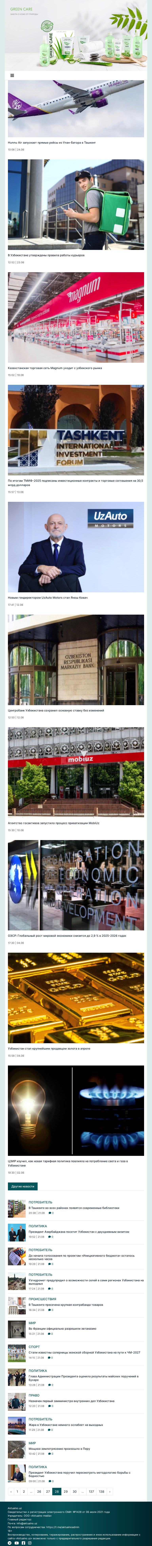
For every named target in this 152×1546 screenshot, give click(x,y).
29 (66, 1492)
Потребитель (40, 1202)
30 (75, 1492)
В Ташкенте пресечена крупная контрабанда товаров (66, 1304)
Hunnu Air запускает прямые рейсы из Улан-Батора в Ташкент (52, 142)
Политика (38, 1226)
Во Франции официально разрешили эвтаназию (62, 1328)
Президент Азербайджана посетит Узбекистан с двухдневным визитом (79, 1231)
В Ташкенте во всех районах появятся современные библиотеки (74, 1208)
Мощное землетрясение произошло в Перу (59, 1448)
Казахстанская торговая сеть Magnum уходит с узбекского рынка (55, 368)
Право (34, 1395)
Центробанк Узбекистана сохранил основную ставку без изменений (56, 710)
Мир (32, 1323)
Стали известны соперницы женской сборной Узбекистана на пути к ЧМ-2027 (84, 1352)
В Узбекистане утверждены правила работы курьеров (46, 255)
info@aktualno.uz (27, 1523)
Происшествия (42, 1299)
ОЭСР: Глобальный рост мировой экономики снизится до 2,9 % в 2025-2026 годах (67, 935)
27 (48, 1492)
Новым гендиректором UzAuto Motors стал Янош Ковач (47, 597)
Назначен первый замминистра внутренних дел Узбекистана (71, 1401)
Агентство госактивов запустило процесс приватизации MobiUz (53, 823)
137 (91, 1492)
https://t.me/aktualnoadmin (62, 1527)
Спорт (34, 1347)
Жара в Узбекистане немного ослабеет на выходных (66, 1424)
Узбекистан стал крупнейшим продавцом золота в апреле (49, 1048)
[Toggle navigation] (12, 76)
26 (39, 1492)
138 (101, 1492)
